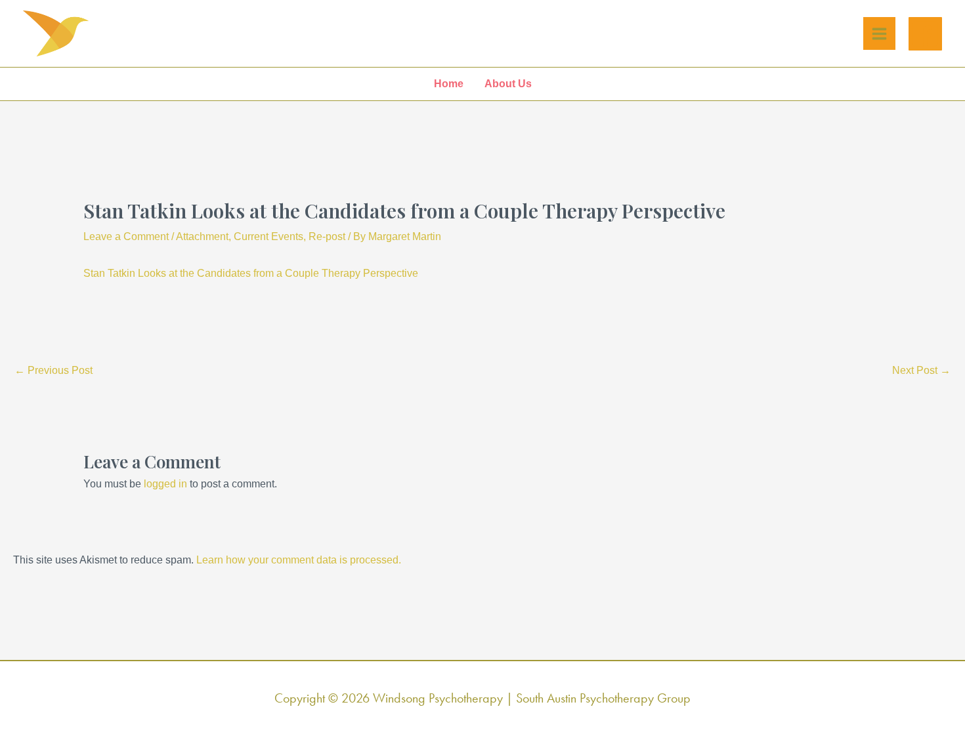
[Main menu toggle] (879, 33)
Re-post (327, 236)
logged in (165, 483)
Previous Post (53, 370)
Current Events (268, 236)
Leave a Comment (126, 236)
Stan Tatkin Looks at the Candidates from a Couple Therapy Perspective (250, 273)
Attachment (202, 236)
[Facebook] (925, 34)
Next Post (921, 370)
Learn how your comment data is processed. (298, 559)
